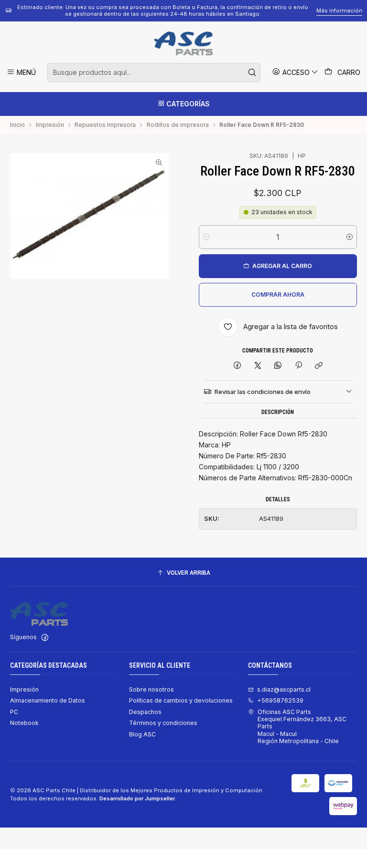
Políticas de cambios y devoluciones (181, 700)
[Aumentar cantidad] (349, 237)
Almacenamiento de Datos (47, 700)
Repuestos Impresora (105, 125)
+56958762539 (280, 700)
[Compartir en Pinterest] (298, 366)
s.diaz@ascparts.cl (284, 689)
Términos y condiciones (163, 722)
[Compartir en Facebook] (237, 366)
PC (14, 711)
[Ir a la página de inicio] (183, 43)
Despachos (145, 711)
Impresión (50, 125)
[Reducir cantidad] (206, 237)
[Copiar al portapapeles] (318, 366)
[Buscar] (252, 72)
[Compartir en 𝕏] (257, 366)
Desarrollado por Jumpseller (137, 798)
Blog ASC (142, 734)
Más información (339, 10)
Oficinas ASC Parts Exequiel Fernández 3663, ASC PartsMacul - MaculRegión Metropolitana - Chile (302, 726)
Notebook (24, 722)
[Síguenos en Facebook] (45, 637)
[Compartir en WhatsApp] (278, 366)
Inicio (17, 125)
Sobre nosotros (151, 689)
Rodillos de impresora (178, 125)
